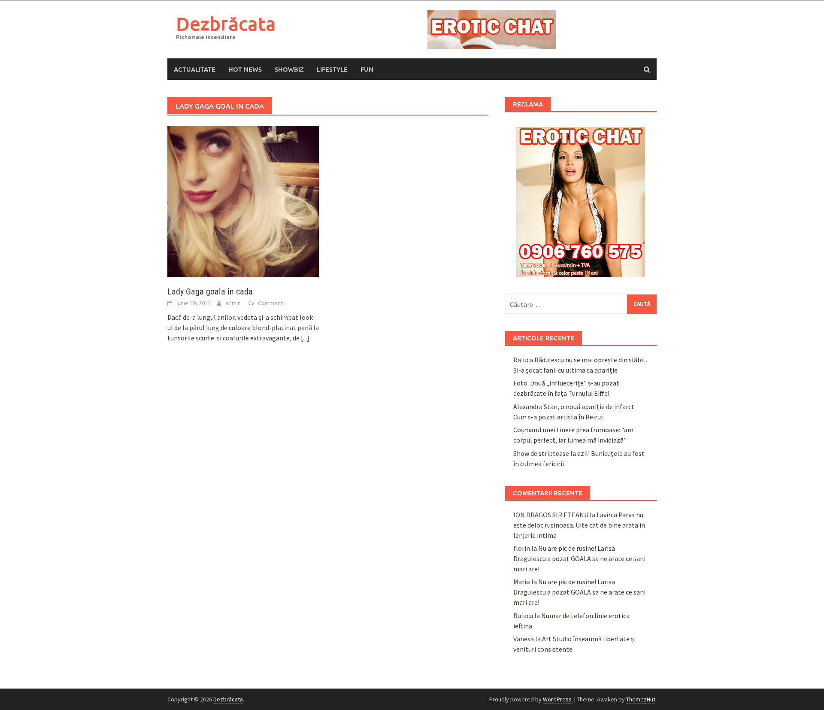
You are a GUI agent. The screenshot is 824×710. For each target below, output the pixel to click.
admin (233, 303)
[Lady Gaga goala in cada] (243, 201)
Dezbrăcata (226, 23)
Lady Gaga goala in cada (210, 291)
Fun (366, 69)
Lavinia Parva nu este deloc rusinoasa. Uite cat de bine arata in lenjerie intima (579, 525)
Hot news (245, 69)
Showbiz (289, 69)
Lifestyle (332, 69)
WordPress (557, 699)
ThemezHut (640, 699)
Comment (270, 303)
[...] (305, 338)
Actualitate (194, 69)
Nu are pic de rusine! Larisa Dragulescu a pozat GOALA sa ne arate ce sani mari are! (579, 558)
